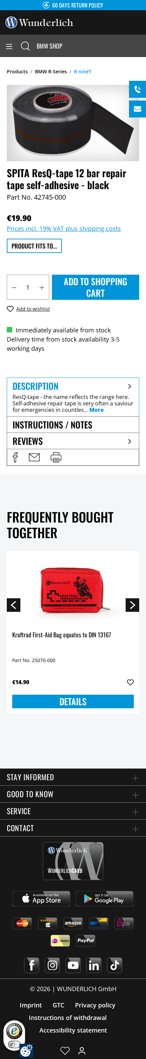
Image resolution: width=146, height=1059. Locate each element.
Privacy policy (95, 1005)
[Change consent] (26, 1051)
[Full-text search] (25, 45)
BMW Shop (49, 45)
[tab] (73, 397)
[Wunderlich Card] (73, 861)
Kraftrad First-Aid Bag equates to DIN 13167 (61, 635)
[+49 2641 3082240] (137, 89)
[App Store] (41, 899)
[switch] (14, 1044)
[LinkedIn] (94, 965)
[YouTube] (73, 965)
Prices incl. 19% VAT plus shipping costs (64, 228)
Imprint (31, 1005)
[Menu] (9, 45)
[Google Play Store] (104, 899)
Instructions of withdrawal (68, 1018)
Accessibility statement (73, 1030)
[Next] (132, 604)
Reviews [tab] (28, 441)
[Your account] (82, 1050)
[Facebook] (31, 965)
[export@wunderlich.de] (137, 109)
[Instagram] (52, 965)
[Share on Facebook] (15, 457)
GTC (58, 1005)
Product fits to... (34, 245)
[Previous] (13, 604)
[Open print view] (56, 457)
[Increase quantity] (42, 287)
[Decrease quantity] (14, 287)
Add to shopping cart (95, 287)
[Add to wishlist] (130, 682)
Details (73, 701)
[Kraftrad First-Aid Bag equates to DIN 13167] (73, 590)
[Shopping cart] (140, 45)
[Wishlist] (65, 1050)
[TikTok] (114, 965)
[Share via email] (34, 457)
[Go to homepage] (39, 22)
